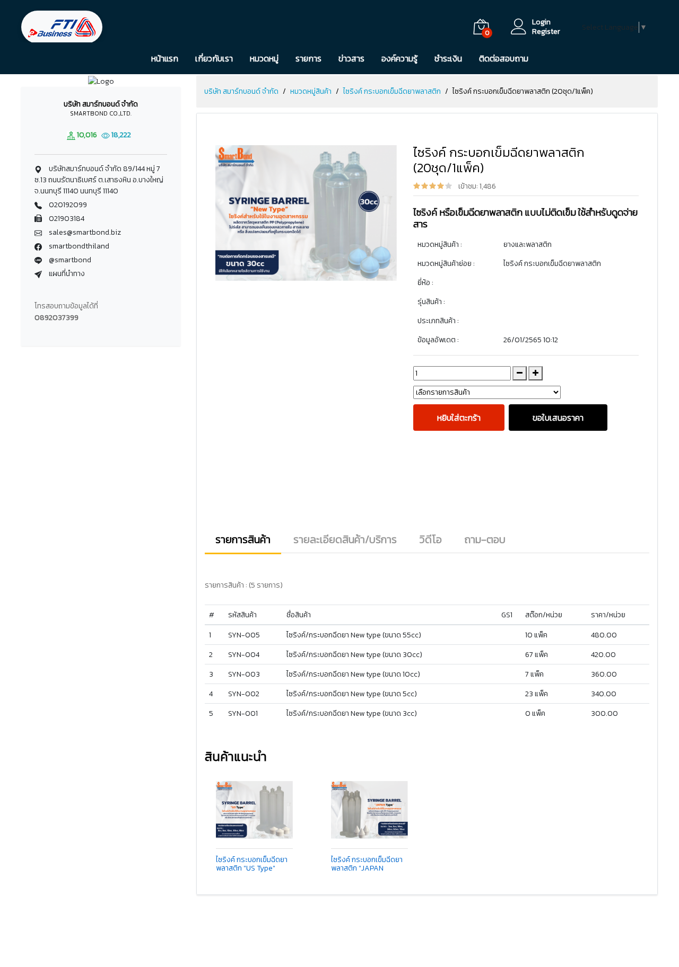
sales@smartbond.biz (85, 232)
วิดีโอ (431, 539)
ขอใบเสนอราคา (558, 417)
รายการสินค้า (243, 539)
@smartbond (70, 259)
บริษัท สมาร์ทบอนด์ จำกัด (241, 91)
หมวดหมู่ (264, 58)
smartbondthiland (79, 246)
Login (541, 22)
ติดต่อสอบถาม (503, 58)
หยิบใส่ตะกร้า (459, 417)
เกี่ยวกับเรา (214, 58)
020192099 (68, 204)
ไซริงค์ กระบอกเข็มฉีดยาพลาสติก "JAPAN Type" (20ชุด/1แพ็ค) (367, 865)
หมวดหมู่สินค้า (311, 91)
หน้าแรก (164, 58)
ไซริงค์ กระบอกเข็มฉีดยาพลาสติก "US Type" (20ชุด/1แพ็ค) (252, 865)
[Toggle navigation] (133, 27)
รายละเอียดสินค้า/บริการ (345, 539)
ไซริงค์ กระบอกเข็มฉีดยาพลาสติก (392, 91)
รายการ (308, 58)
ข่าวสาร (351, 58)
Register (546, 32)
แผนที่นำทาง (66, 273)
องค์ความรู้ (399, 58)
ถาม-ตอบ (485, 539)
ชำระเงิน (448, 58)
